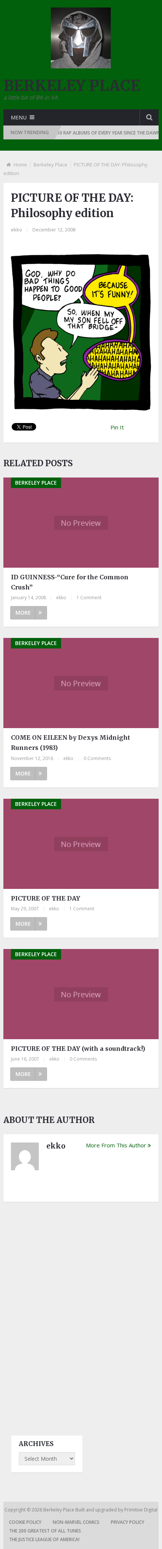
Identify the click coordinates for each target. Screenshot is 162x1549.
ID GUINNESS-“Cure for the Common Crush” (69, 582)
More (23, 612)
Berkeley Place (50, 164)
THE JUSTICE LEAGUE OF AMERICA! (44, 1539)
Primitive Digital (140, 1510)
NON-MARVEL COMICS (76, 1522)
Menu (19, 117)
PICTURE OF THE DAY (45, 898)
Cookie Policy (25, 1522)
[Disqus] (81, 1312)
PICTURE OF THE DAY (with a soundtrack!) (78, 1048)
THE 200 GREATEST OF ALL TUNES (45, 1531)
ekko (16, 229)
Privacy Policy (127, 1522)
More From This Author (116, 1145)
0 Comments (97, 758)
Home (20, 164)
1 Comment (88, 597)
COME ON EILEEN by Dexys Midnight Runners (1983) (70, 742)
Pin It (117, 427)
